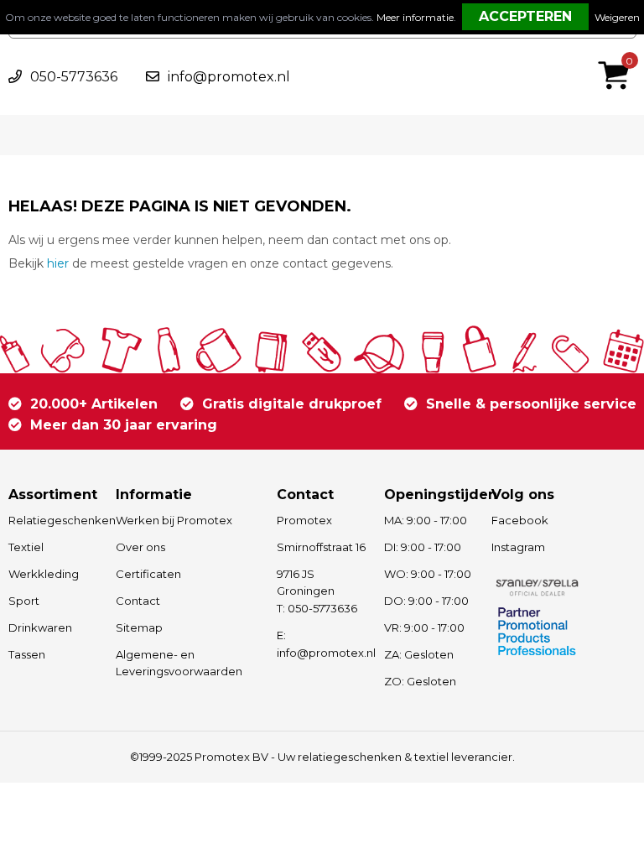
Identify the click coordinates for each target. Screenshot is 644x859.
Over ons (140, 547)
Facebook (519, 520)
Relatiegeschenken (54, 520)
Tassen (26, 654)
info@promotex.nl (229, 77)
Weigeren (617, 17)
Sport (23, 600)
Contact (138, 600)
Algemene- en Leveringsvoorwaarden (179, 663)
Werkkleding (43, 573)
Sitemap (139, 627)
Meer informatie (415, 17)
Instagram (518, 547)
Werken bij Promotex (174, 520)
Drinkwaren (40, 627)
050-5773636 (73, 77)
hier (58, 263)
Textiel (26, 547)
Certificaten (148, 573)
